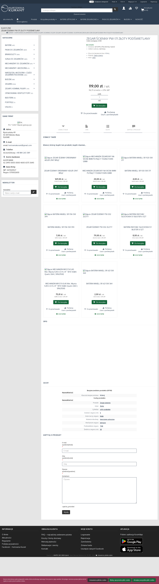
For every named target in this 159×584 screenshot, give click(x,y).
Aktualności (6, 538)
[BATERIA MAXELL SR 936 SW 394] (61, 215)
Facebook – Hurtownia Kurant (14, 547)
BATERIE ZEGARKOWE (88, 19)
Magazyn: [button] (131, 2)
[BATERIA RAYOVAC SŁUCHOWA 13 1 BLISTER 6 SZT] (137, 215)
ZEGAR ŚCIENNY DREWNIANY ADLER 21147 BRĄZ (61, 172)
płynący (103, 423)
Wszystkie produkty (47, 19)
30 (101, 429)
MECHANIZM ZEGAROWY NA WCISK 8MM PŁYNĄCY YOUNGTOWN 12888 (99, 172)
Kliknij (107, 53)
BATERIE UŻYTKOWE (68, 19)
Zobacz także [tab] (63, 129)
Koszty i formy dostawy (51, 538)
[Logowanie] (124, 7)
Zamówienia (86, 542)
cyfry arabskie (105, 409)
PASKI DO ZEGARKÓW (110, 19)
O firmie (5, 534)
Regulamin (6, 541)
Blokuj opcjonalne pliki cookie (120, 580)
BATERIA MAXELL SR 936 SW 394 (61, 227)
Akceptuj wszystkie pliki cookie (144, 580)
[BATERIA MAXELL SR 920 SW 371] (137, 159)
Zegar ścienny (98, 55)
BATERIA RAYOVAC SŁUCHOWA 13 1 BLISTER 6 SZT (138, 228)
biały (102, 416)
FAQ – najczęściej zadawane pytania (56, 534)
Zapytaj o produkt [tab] (133, 129)
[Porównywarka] (130, 7)
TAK (101, 426)
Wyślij (66, 512)
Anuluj (154, 572)
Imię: (67, 457)
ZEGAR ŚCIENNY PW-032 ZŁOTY (99, 227)
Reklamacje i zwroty (49, 545)
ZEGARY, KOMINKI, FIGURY (47, 33)
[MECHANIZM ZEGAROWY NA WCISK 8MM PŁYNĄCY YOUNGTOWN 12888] (99, 159)
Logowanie (143, 2)
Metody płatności (48, 542)
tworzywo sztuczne (107, 419)
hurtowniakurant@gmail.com (20, 145)
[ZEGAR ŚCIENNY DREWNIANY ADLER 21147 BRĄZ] (61, 159)
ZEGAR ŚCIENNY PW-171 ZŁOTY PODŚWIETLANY (108, 33)
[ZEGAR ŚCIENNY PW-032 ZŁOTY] (99, 215)
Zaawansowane (79, 14)
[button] (114, 2)
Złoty (94, 57)
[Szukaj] (115, 9)
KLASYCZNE (89, 33)
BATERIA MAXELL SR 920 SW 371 (138, 171)
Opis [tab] (86, 129)
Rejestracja (154, 2)
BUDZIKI (127, 19)
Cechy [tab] (108, 129)
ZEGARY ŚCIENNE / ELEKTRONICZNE (73, 33)
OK (147, 572)
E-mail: (67, 444)
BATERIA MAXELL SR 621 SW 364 (99, 284)
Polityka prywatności (10, 544)
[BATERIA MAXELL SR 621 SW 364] (99, 272)
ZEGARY (58, 33)
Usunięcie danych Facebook (92, 549)
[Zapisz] (34, 192)
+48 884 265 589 (23, 153)
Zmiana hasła (86, 545)
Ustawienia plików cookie (104, 555)
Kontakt (44, 549)
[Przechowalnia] (136, 7)
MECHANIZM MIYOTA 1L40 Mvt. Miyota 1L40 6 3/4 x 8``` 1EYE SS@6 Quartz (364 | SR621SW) (61, 286)
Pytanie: (68, 470)
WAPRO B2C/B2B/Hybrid (61, 555)
